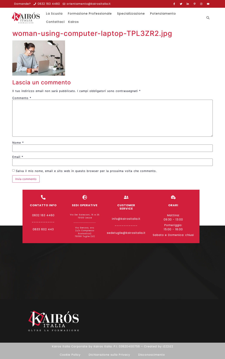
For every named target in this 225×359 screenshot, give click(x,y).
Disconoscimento (151, 355)
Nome (18, 142)
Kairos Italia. (103, 346)
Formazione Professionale (90, 13)
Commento (21, 98)
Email (17, 156)
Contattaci (55, 22)
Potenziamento (163, 13)
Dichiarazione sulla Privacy (109, 355)
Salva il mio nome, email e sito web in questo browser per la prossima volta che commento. (86, 170)
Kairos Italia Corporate (70, 346)
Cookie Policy (70, 355)
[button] (208, 18)
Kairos (73, 22)
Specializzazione (131, 13)
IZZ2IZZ (168, 346)
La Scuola (54, 13)
